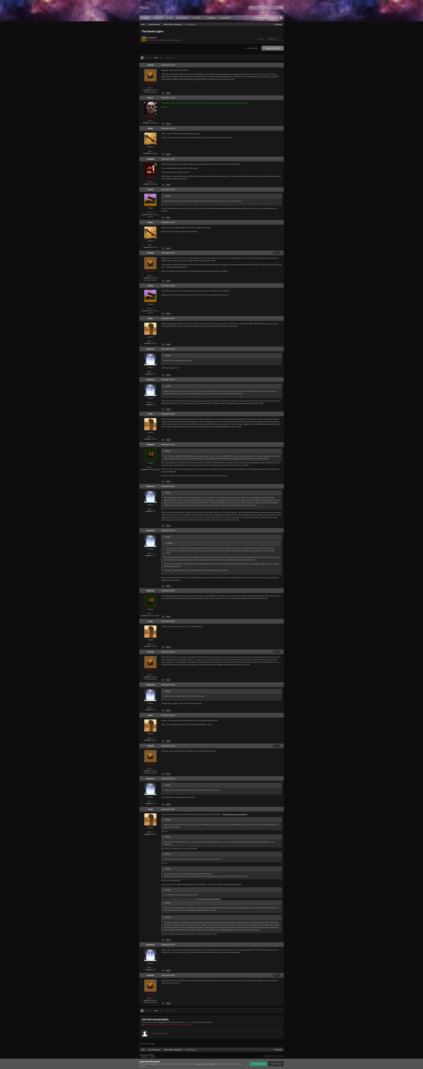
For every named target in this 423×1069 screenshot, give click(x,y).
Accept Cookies (259, 1064)
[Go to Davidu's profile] (150, 139)
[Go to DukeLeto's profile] (150, 455)
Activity (197, 18)
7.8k (151, 120)
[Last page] (161, 57)
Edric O (150, 98)
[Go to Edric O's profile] (150, 108)
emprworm (150, 349)
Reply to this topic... (160, 1033)
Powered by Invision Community (274, 1056)
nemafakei (150, 159)
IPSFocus (151, 1055)
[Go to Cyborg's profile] (150, 200)
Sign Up (275, 18)
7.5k (151, 182)
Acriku (150, 318)
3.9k (151, 212)
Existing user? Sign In (261, 18)
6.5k (151, 88)
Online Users (183, 18)
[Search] (282, 8)
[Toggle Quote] (165, 196)
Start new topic (252, 48)
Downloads (159, 18)
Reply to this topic (272, 48)
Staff (171, 18)
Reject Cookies (275, 1064)
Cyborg (150, 189)
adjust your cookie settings (205, 1064)
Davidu (150, 128)
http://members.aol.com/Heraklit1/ (235, 814)
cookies (153, 1064)
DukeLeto (150, 444)
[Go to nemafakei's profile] (150, 169)
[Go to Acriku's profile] (150, 329)
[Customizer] (281, 17)
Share (261, 39)
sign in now (189, 1022)
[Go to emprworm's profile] (150, 359)
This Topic (273, 7)
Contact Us (144, 1057)
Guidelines (211, 18)
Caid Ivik (153, 38)
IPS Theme (142, 1055)
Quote (168, 93)
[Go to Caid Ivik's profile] (144, 38)
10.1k (151, 341)
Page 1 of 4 (169, 58)
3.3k (151, 467)
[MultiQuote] (163, 93)
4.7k (151, 372)
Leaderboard (225, 18)
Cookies (152, 1057)
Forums (146, 18)
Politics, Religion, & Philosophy (171, 40)
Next (156, 58)
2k (151, 151)
